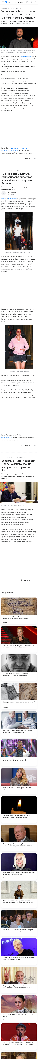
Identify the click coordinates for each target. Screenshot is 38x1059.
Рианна (3, 199)
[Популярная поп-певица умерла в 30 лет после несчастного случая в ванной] (19, 809)
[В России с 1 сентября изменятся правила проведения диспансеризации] (19, 724)
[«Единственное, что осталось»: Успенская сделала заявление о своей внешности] (19, 781)
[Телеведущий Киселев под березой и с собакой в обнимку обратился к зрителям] (19, 838)
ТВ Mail (19, 171)
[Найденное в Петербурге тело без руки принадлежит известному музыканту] (19, 667)
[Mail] (6, 2)
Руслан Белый (26, 56)
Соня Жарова (11, 192)
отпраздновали (6, 437)
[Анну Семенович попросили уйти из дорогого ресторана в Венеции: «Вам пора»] (19, 639)
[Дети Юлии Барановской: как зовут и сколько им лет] (19, 1008)
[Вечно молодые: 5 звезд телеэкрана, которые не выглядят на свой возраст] (19, 866)
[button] (19, 38)
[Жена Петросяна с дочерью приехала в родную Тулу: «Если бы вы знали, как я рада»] (19, 894)
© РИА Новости (21, 457)
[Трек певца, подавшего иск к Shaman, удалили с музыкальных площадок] (19, 951)
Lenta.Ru (21, 8)
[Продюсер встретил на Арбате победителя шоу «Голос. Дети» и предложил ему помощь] (19, 1036)
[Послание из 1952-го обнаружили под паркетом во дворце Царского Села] (19, 611)
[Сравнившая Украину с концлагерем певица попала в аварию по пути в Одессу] (19, 752)
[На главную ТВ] (8, 2)
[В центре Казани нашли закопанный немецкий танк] (19, 696)
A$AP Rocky (12, 199)
